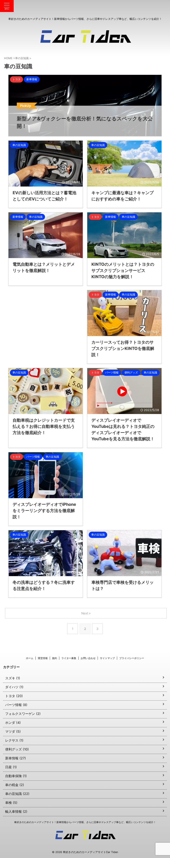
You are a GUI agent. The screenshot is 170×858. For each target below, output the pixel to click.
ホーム (29, 658)
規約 (54, 658)
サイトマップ (107, 658)
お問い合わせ (88, 658)
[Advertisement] (45, 324)
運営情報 (43, 658)
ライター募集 (68, 658)
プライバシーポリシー (131, 658)
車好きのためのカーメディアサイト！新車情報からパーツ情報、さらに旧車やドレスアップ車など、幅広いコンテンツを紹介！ (85, 822)
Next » (86, 613)
